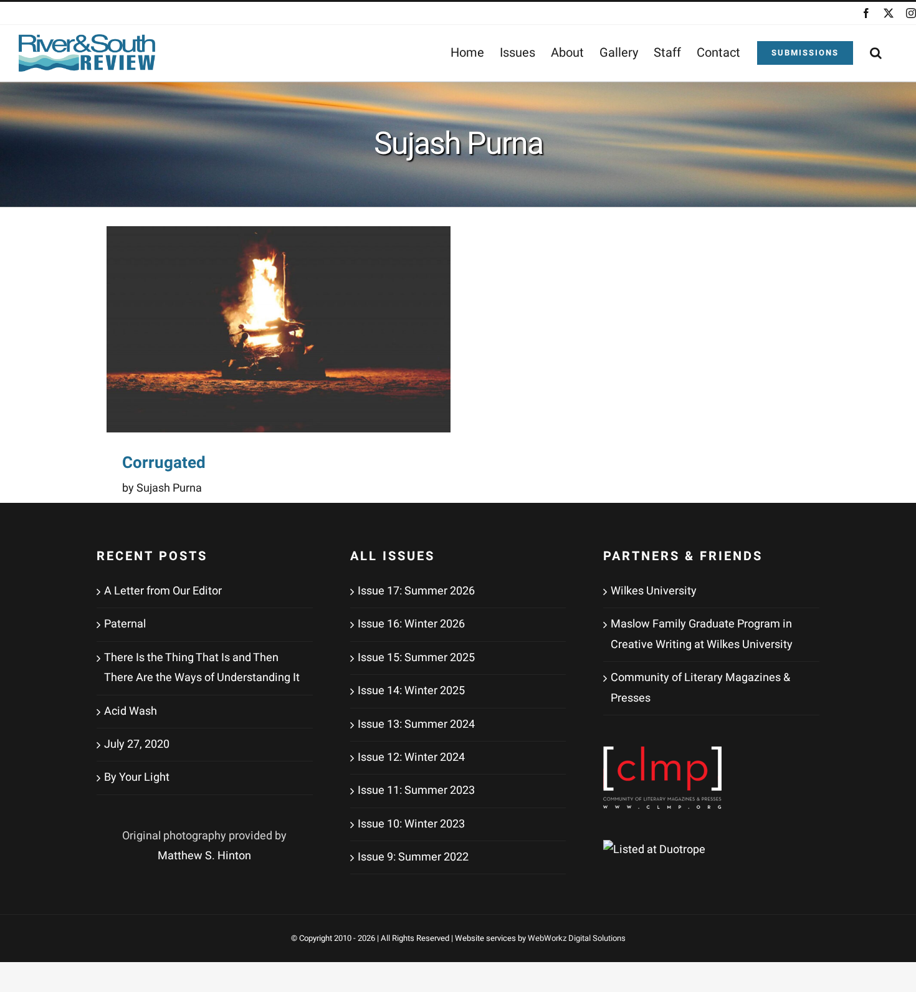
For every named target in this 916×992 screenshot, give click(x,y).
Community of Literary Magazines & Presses (700, 687)
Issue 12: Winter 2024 (411, 757)
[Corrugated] (279, 329)
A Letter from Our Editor (163, 591)
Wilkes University (654, 591)
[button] (876, 53)
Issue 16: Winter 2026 (411, 624)
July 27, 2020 (136, 744)
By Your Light (136, 777)
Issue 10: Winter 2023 (411, 824)
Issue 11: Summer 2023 (416, 790)
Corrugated (164, 463)
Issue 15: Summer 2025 (416, 657)
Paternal (125, 624)
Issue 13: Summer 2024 (416, 724)
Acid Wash (130, 711)
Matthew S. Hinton (204, 855)
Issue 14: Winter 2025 (411, 690)
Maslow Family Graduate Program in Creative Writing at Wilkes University (702, 634)
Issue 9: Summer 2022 (413, 857)
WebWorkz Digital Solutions (577, 938)
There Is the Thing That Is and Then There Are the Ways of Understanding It (202, 667)
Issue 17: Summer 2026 (416, 591)
